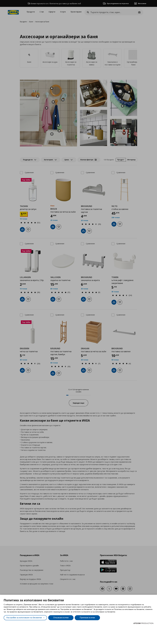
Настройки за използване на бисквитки (24, 618)
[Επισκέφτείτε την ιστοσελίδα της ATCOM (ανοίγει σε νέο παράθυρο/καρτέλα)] (143, 623)
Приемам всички (87, 618)
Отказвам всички (61, 618)
